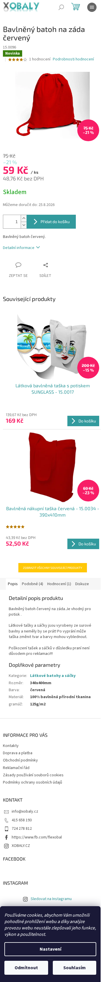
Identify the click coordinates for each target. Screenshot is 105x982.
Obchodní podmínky (20, 760)
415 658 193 (22, 820)
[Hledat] (61, 7)
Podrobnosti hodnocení (73, 59)
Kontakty (11, 746)
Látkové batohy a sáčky (53, 676)
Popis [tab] (13, 584)
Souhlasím (74, 968)
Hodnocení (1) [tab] (59, 584)
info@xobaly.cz (25, 811)
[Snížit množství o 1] (24, 225)
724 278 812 (22, 829)
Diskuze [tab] (82, 584)
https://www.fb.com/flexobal (37, 837)
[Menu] (92, 7)
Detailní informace (18, 248)
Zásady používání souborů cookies (33, 775)
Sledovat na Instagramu (51, 899)
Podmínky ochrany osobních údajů (32, 782)
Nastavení (50, 949)
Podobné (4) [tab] (32, 584)
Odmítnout (26, 968)
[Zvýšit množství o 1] (24, 218)
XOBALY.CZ (21, 846)
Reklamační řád (16, 768)
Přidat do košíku (55, 221)
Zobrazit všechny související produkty (52, 567)
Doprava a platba (17, 753)
